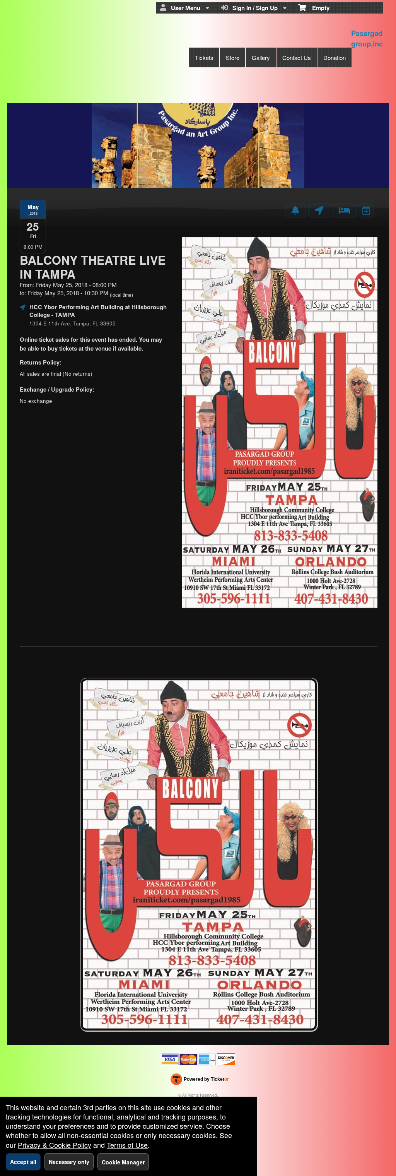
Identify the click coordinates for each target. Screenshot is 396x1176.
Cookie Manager (123, 1162)
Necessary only (69, 1162)
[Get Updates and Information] (295, 210)
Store (232, 57)
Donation (334, 57)
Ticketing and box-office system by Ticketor (200, 1081)
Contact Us (296, 57)
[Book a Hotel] (344, 210)
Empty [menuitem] (317, 7)
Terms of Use (127, 1145)
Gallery (261, 57)
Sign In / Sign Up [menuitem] (253, 7)
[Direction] (319, 210)
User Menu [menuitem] (184, 7)
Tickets (204, 57)
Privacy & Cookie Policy (54, 1145)
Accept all (23, 1162)
